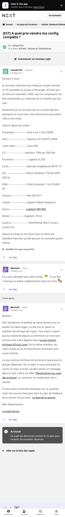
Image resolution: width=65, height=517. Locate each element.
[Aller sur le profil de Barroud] (5, 269)
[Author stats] (61, 71)
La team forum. (11, 411)
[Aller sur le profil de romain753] (4, 47)
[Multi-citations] (4, 257)
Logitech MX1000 (36, 209)
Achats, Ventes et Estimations (35, 48)
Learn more (6, 5)
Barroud (15, 268)
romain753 (17, 45)
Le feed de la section (44, 397)
